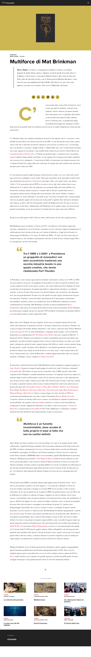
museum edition (46, 553)
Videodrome (37, 181)
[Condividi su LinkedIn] (48, 97)
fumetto (12, 639)
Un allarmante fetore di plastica (73, 601)
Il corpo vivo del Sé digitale (11, 624)
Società (36, 594)
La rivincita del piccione (13, 600)
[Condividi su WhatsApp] (43, 97)
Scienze (6, 594)
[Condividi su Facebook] (33, 97)
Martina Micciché (69, 596)
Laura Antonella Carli (41, 620)
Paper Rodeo (15, 368)
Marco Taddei (14, 56)
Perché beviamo (40, 623)
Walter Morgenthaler (40, 526)
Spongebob (26, 181)
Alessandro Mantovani (41, 596)
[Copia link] (57, 97)
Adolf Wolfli (15, 526)
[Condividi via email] (53, 97)
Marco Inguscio (8, 620)
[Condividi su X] (38, 97)
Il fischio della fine (71, 623)
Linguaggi (67, 618)
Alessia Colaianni (9, 596)
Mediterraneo (39, 600)
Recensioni (13, 54)
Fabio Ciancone (68, 620)
